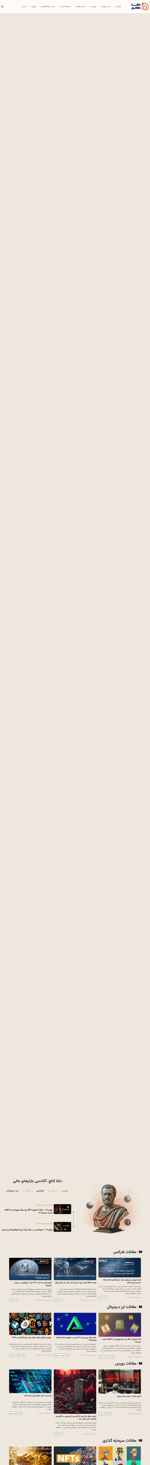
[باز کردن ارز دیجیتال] (100, 6)
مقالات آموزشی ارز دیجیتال (106, 1357)
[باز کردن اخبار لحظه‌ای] (75, 6)
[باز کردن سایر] (21, 6)
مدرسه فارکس (103, 1298)
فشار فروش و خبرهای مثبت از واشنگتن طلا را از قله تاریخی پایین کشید (122, 1281)
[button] (2, 6)
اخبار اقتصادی (58, 1434)
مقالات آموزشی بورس (105, 1414)
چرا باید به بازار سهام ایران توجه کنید (38, 1395)
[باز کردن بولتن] (30, 6)
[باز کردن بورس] (90, 6)
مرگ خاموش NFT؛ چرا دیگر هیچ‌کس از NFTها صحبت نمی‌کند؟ (121, 1340)
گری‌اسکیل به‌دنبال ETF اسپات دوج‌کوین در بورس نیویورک (33, 1284)
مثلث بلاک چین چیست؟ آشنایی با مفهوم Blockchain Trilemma (76, 1339)
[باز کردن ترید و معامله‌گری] (40, 6)
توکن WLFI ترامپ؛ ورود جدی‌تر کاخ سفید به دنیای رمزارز (75, 1282)
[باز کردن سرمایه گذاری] (59, 6)
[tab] (58, 1190)
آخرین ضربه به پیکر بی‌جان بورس (129, 1396)
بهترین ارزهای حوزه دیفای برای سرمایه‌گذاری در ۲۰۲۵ (32, 1337)
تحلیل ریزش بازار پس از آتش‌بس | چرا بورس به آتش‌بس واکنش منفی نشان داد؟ (76, 1417)
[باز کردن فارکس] (114, 6)
